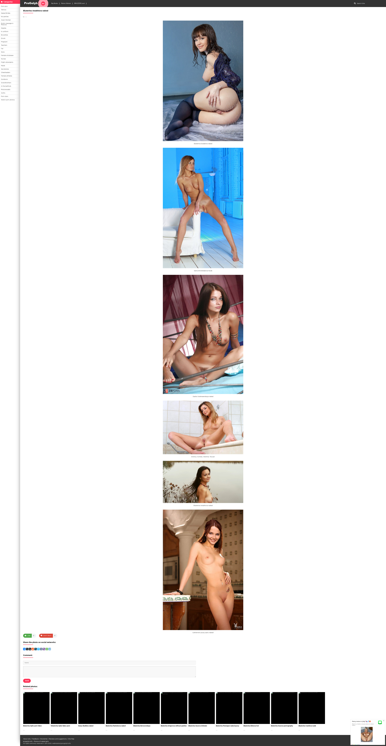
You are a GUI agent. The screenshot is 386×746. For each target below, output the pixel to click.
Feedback (35, 739)
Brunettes (4, 35)
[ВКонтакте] (24, 649)
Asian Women (6, 20)
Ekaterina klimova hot (251, 726)
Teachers (4, 45)
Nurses (3, 59)
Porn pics (4, 6)
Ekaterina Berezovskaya (141, 726)
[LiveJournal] (35, 649)
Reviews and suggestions (58, 739)
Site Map (71, 739)
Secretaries (5, 69)
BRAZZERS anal (79, 3)
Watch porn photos (8, 99)
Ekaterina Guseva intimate (197, 726)
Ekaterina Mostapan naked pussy (227, 726)
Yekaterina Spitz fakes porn (60, 726)
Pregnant (4, 41)
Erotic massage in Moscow (7, 24)
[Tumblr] (41, 649)
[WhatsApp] (47, 649)
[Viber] (44, 649)
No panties (5, 16)
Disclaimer (44, 739)
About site (26, 739)
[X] (27, 649)
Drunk (3, 38)
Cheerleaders (5, 72)
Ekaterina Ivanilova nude (307, 726)
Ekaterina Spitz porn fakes (32, 726)
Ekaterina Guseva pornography (282, 726)
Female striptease (7, 55)
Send (27, 680)
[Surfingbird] (38, 649)
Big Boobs (54, 3)
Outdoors (4, 79)
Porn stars (4, 96)
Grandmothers (6, 82)
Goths (3, 93)
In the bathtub (6, 86)
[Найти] (355, 4)
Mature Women (66, 3)
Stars (3, 52)
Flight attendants (7, 62)
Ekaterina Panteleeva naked (116, 726)
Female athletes (6, 76)
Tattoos (3, 9)
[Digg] (30, 649)
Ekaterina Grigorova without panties (174, 726)
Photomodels (5, 89)
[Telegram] (49, 649)
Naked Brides (5, 13)
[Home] (35, 3)
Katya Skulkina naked (85, 726)
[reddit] (33, 649)
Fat (2, 48)
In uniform (4, 31)
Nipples (3, 28)
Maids (3, 65)
